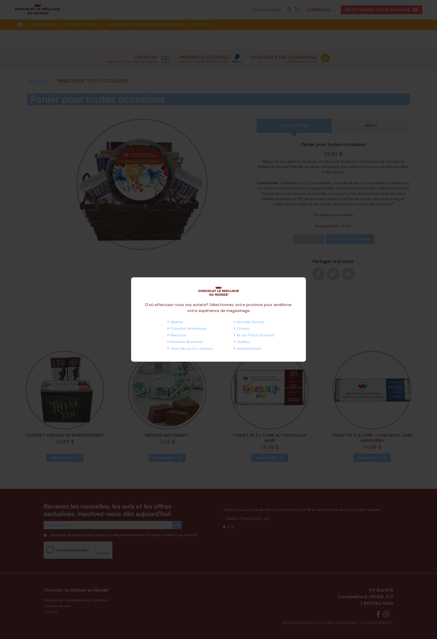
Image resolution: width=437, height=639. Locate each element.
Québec (243, 341)
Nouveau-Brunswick (186, 341)
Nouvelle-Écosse (250, 322)
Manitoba (178, 335)
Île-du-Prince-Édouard (255, 335)
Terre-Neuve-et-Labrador (191, 348)
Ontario (243, 328)
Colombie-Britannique (188, 328)
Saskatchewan (249, 348)
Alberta (176, 322)
